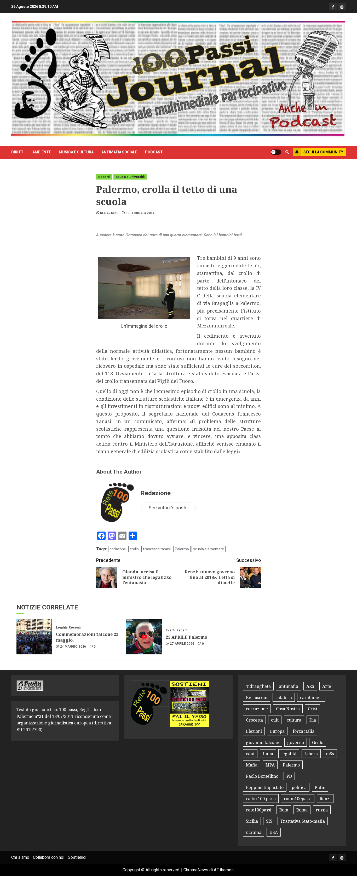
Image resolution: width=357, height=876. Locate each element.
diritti (18, 152)
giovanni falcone (262, 742)
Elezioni (254, 731)
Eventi (170, 630)
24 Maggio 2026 (73, 646)
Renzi (325, 799)
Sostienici (77, 857)
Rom (283, 810)
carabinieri (311, 697)
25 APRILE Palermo (186, 637)
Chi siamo (20, 857)
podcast (154, 152)
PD (289, 776)
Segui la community (323, 152)
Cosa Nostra (288, 709)
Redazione (109, 213)
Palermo (182, 549)
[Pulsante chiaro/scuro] (276, 152)
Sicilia (252, 821)
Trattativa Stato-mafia (302, 821)
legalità (288, 754)
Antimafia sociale (119, 152)
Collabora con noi (48, 857)
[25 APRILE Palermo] (144, 636)
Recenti (104, 177)
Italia (268, 754)
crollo (134, 549)
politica (299, 787)
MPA (270, 765)
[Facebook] (333, 6)
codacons (118, 549)
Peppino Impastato (265, 787)
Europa (277, 731)
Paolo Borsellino (262, 776)
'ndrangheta (258, 686)
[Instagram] (342, 6)
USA (273, 832)
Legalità (61, 627)
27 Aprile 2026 (182, 644)
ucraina (253, 832)
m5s (330, 754)
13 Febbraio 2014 (140, 213)
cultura (294, 720)
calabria (283, 697)
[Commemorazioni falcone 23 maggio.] (34, 636)
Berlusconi (256, 697)
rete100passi (258, 810)
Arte (326, 686)
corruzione (257, 709)
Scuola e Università (130, 177)
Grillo (317, 742)
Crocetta (254, 720)
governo (295, 742)
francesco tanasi (157, 549)
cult (275, 720)
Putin (320, 787)
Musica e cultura (76, 152)
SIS (269, 821)
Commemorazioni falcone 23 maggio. (87, 637)
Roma (302, 810)
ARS (310, 686)
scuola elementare (208, 549)
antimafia (288, 686)
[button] (287, 152)
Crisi (312, 709)
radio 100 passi (261, 799)
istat (250, 754)
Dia (312, 720)
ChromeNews (195, 869)
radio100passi (298, 799)
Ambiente (41, 152)
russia (322, 810)
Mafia (251, 765)
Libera (311, 754)
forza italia (303, 731)
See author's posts (168, 507)
